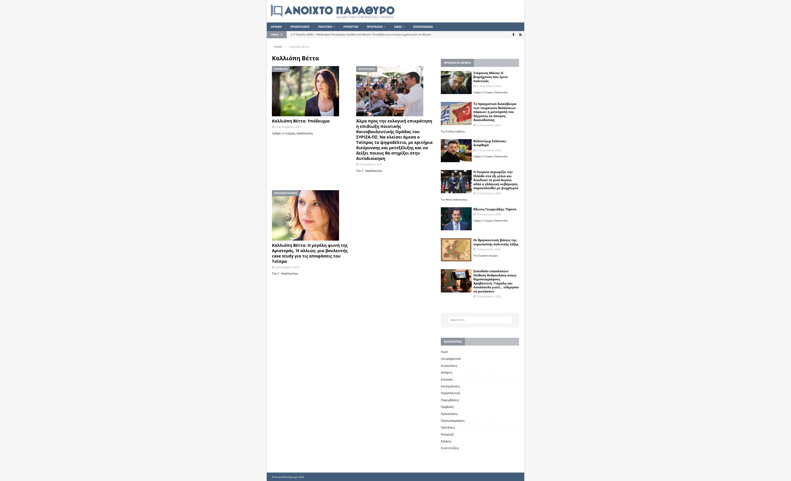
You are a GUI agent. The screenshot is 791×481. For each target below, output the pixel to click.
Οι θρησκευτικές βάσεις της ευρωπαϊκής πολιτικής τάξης (495, 242)
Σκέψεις (446, 441)
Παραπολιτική (450, 393)
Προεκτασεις (300, 27)
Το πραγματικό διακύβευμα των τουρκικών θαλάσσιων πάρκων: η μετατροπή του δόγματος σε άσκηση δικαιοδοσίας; (494, 112)
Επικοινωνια (423, 27)
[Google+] (520, 34)
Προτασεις (375, 27)
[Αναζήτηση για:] (480, 320)
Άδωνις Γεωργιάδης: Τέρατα (494, 209)
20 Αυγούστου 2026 (489, 193)
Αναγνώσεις (449, 366)
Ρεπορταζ (350, 27)
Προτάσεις (448, 427)
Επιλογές (447, 379)
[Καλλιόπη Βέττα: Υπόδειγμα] (311, 91)
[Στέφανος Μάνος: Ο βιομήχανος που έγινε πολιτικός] (456, 82)
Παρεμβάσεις (450, 400)
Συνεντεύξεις (450, 448)
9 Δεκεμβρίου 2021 (371, 164)
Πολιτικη (325, 27)
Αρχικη (276, 27)
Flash (444, 352)
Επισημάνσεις (450, 386)
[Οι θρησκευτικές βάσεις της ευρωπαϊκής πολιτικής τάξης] (456, 249)
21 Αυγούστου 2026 (489, 86)
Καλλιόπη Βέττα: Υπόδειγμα (301, 121)
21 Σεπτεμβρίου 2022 (288, 127)
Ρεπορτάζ (447, 434)
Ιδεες (398, 27)
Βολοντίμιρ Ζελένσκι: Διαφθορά (490, 143)
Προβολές (447, 407)
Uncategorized (451, 359)
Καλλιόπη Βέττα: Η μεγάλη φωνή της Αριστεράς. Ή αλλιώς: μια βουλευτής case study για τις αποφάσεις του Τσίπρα (310, 253)
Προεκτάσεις (449, 414)
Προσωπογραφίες (453, 421)
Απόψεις (446, 372)
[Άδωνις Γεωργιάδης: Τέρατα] (456, 219)
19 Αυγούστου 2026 (489, 249)
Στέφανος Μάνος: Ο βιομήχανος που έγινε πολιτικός (490, 77)
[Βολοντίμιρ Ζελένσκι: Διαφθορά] (456, 150)
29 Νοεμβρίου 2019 (287, 267)
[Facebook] (513, 34)
